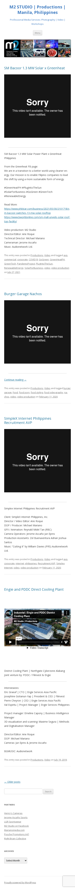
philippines (31, 563)
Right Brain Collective (15, 838)
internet (20, 563)
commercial (10, 259)
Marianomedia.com (14, 830)
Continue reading (15, 379)
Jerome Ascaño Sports (16, 817)
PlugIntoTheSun (44, 263)
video (47, 267)
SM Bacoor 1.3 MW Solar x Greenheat (34, 68)
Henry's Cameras (13, 813)
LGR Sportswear (12, 821)
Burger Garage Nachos (23, 293)
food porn (24, 392)
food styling (37, 392)
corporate (22, 259)
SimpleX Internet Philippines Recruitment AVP (27, 420)
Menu (37, 32)
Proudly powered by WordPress (20, 882)
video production (60, 267)
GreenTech (10, 263)
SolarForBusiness (34, 267)
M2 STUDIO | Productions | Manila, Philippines (37, 9)
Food (15, 392)
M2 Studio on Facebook (16, 825)
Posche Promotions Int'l (16, 834)
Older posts (12, 781)
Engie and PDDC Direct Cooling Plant (34, 589)
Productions (37, 255)
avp (65, 255)
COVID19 (33, 259)
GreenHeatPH (57, 259)
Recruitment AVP (46, 563)
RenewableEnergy (14, 267)
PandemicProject (26, 263)
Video (47, 255)
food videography (53, 392)
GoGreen (44, 259)
